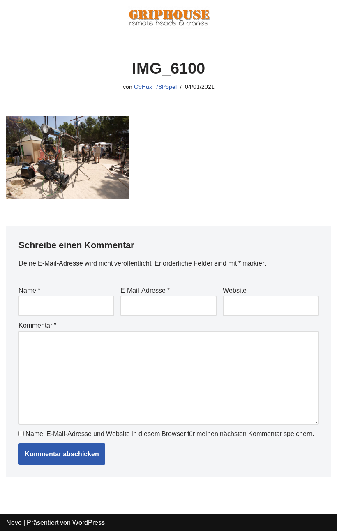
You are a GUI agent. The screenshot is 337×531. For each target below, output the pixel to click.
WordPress (88, 522)
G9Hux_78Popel (155, 86)
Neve (14, 522)
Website (235, 290)
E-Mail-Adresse (145, 290)
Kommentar (37, 325)
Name (29, 290)
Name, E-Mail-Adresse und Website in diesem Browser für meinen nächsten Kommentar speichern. (169, 433)
